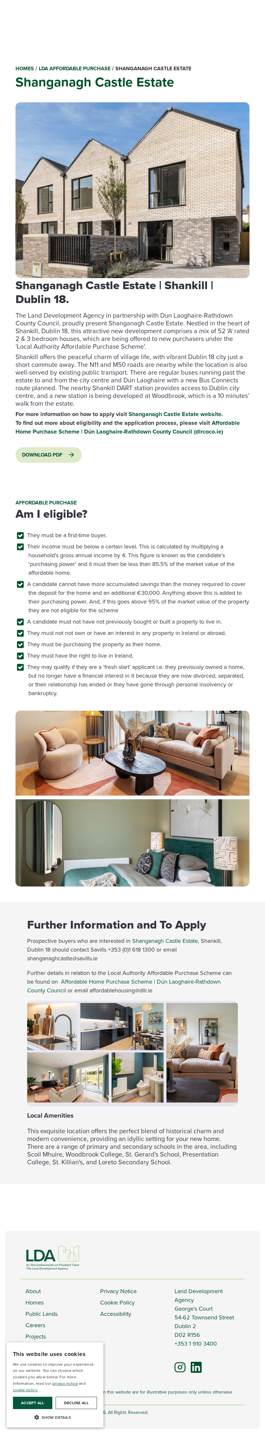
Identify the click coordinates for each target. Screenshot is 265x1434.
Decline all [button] (76, 1403)
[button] (55, 1417)
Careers (35, 1325)
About (33, 1291)
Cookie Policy (117, 1302)
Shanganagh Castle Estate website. (176, 414)
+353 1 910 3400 (196, 1343)
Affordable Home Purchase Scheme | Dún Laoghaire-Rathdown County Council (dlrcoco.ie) (128, 427)
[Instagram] (180, 1367)
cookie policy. (25, 1390)
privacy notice (65, 1383)
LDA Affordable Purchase (75, 68)
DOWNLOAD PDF (42, 454)
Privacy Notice (118, 1291)
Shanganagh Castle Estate (165, 941)
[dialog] (54, 1385)
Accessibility (115, 1314)
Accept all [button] (32, 1403)
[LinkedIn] (193, 1364)
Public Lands (42, 1314)
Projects (36, 1336)
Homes (25, 68)
